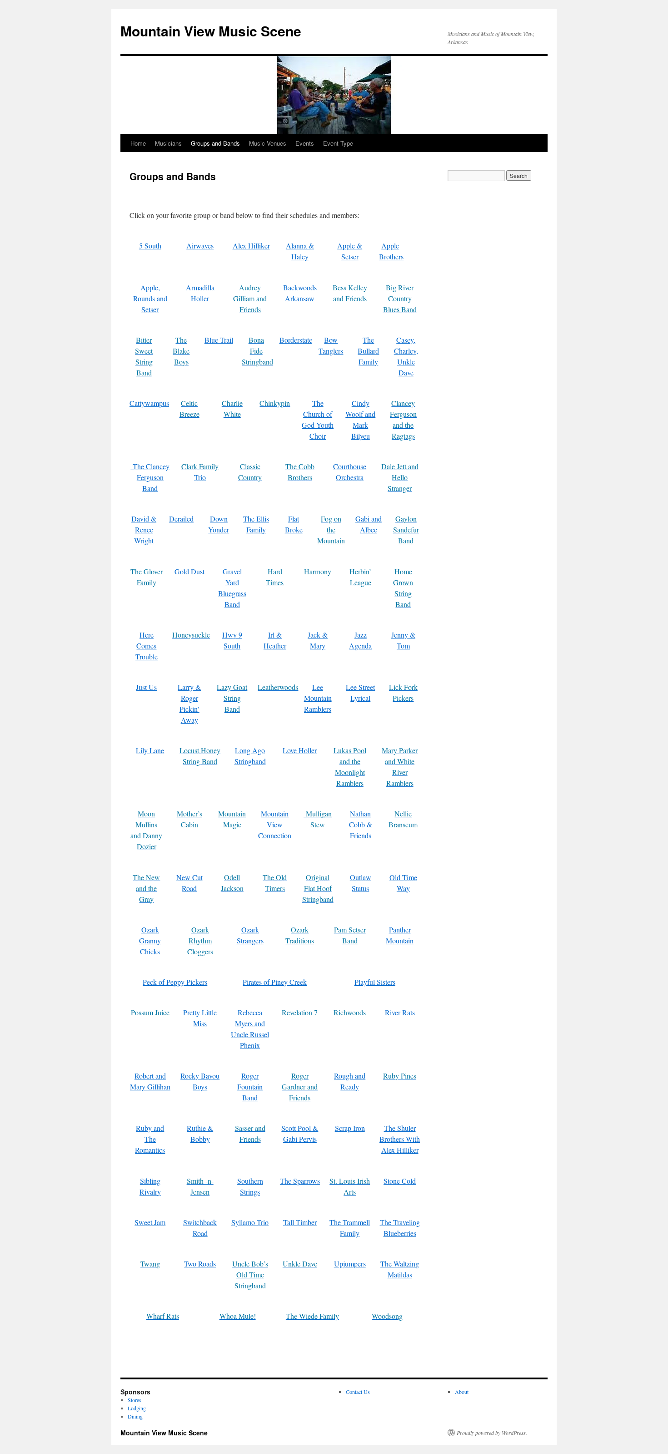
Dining (135, 1416)
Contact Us (358, 1391)
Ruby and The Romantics (150, 1139)
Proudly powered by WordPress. (492, 1432)
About (462, 1391)
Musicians (168, 143)
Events (304, 143)
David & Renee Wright (143, 529)
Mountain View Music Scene (210, 31)
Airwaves (200, 245)
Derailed (181, 518)
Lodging (137, 1408)
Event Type (338, 143)
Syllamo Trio (250, 1222)
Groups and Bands (215, 143)
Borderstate (295, 340)
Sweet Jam (150, 1222)
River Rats (400, 1012)
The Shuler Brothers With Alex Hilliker (399, 1139)
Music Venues (267, 143)
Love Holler (300, 750)
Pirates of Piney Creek (275, 982)
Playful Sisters (374, 982)
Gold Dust (189, 571)
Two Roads (200, 1263)
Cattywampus (149, 403)
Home (138, 143)
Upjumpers (350, 1263)
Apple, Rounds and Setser (150, 298)
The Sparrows (300, 1180)
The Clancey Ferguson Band (149, 477)
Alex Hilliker (251, 245)
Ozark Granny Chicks (150, 940)
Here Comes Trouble (146, 645)
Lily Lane (150, 750)
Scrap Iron (350, 1128)
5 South (150, 245)
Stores (134, 1399)
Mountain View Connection (274, 824)
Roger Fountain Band (250, 1086)
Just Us (146, 687)
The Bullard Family (368, 350)
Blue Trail (218, 340)
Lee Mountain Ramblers (318, 698)
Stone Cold (400, 1180)
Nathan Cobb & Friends (360, 824)
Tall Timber (300, 1222)
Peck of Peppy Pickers (175, 982)
